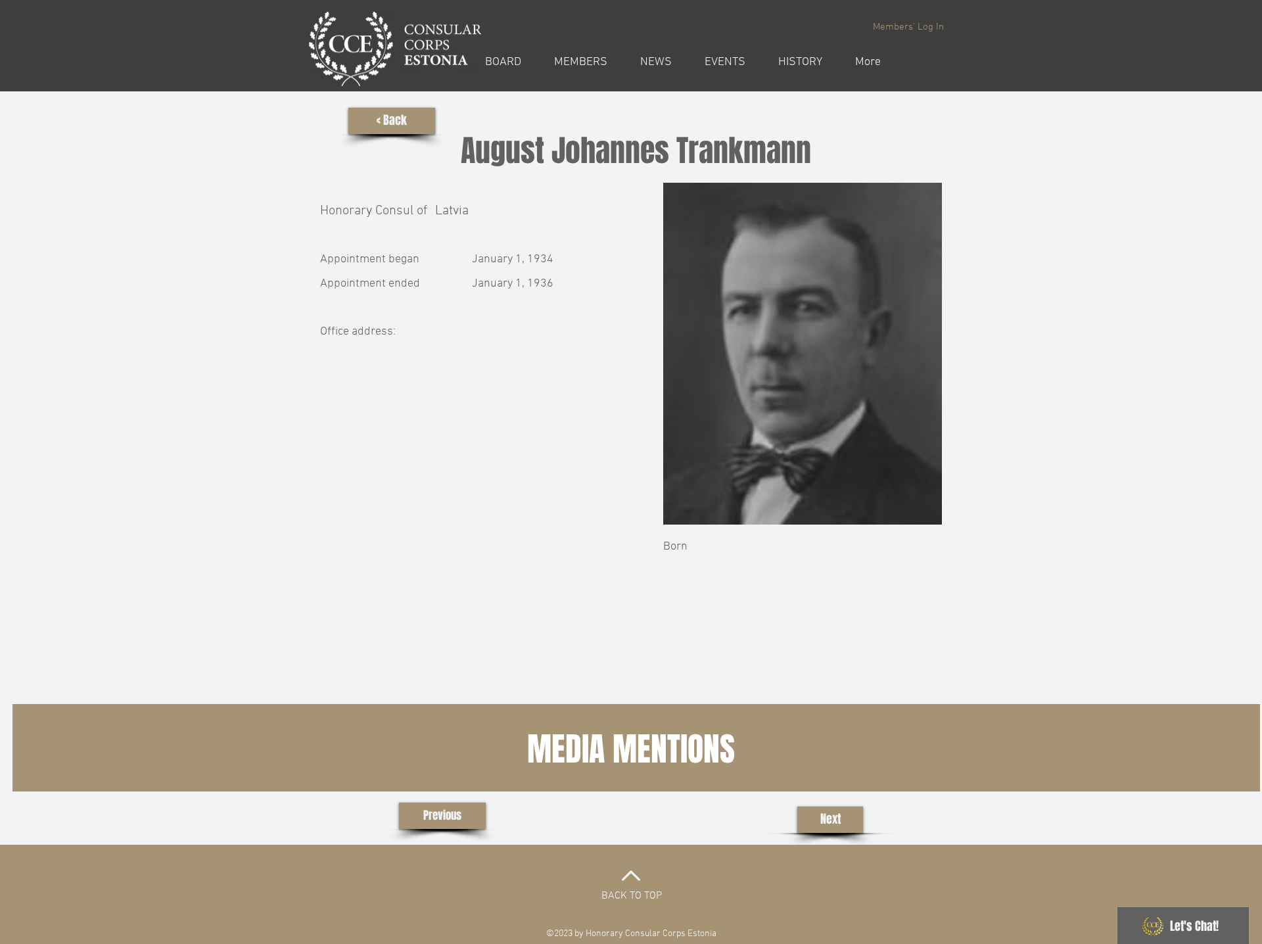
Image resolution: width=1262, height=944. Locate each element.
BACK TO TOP (631, 896)
